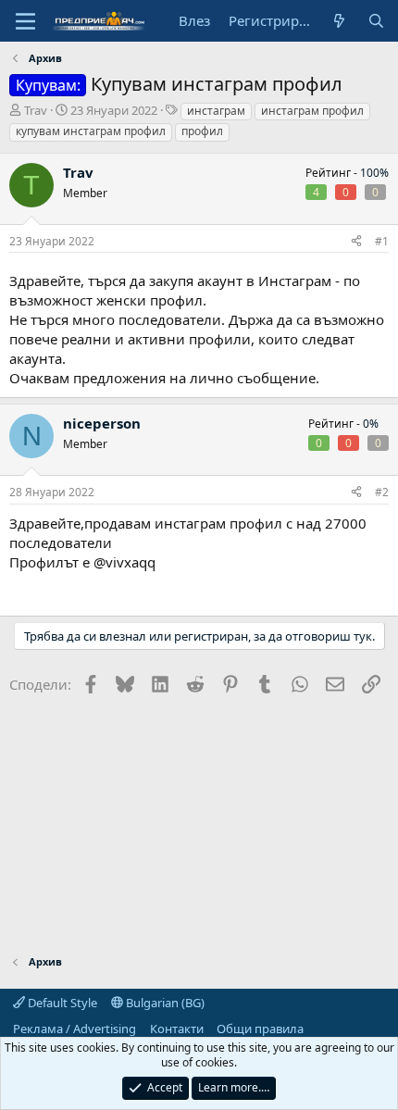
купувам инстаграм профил (91, 131)
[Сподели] (356, 242)
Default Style (61, 1002)
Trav (35, 110)
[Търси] (376, 21)
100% (374, 173)
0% (371, 423)
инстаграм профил (312, 110)
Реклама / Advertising (74, 1028)
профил (202, 131)
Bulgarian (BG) (164, 1002)
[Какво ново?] (339, 21)
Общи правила (260, 1028)
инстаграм (216, 110)
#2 (382, 492)
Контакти (177, 1028)
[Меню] (25, 21)
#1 (382, 241)
